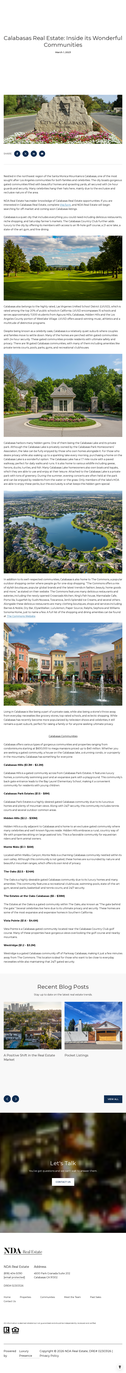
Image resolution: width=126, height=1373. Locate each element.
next (15, 1098)
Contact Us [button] (63, 1182)
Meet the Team (72, 1297)
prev (7, 1098)
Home (7, 1297)
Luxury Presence (25, 1353)
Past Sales (95, 1297)
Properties (25, 1297)
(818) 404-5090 (13, 1273)
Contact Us (10, 1301)
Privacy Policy (49, 1355)
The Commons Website (21, 616)
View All (113, 1099)
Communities (47, 1297)
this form (65, 204)
